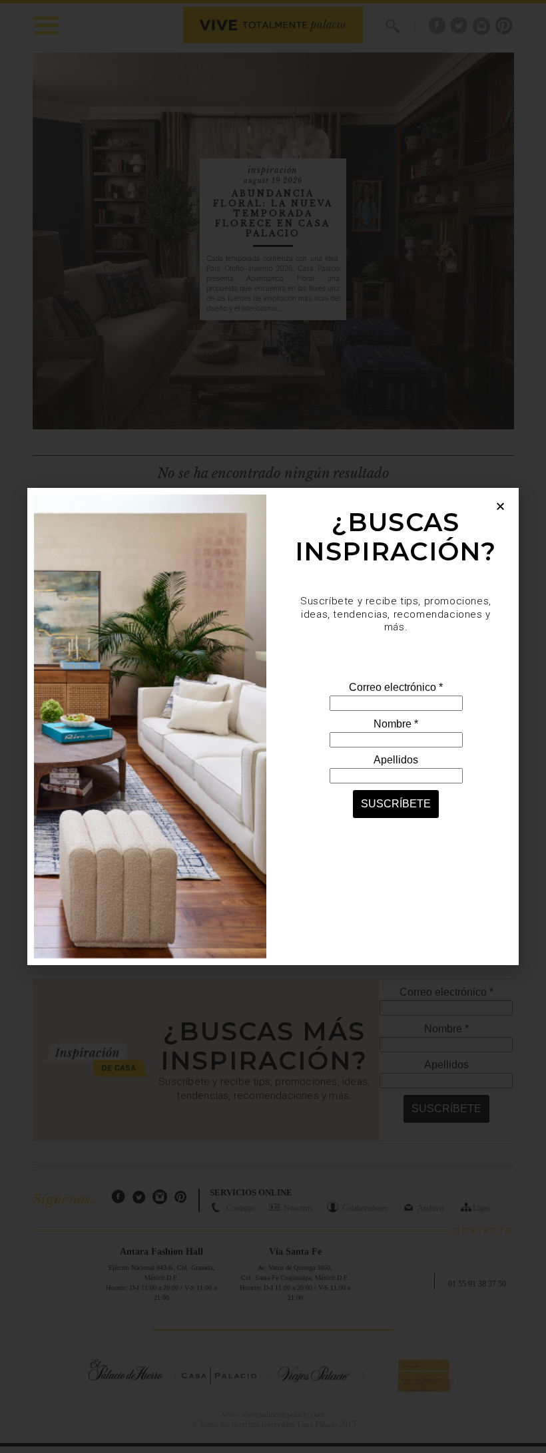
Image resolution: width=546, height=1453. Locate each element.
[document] (273, 726)
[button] (500, 506)
